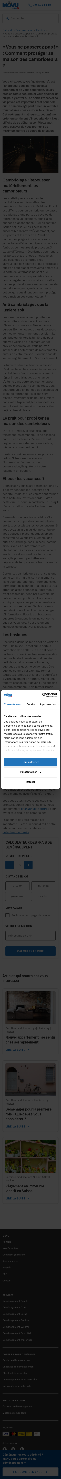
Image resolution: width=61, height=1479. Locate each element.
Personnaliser (28, 771)
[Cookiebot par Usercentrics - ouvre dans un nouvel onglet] (43, 695)
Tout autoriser (30, 762)
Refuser (30, 781)
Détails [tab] (30, 704)
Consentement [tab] (12, 704)
